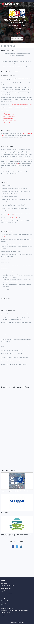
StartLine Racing (15, 218)
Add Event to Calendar (6, 593)
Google (14, 215)
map (5, 236)
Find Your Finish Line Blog (7, 585)
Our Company (4, 583)
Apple (9, 215)
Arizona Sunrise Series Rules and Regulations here (20, 104)
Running (16, 33)
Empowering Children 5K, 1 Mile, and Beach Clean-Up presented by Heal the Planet (16, 535)
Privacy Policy (21, 622)
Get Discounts (6, 615)
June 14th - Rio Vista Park (8, 115)
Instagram (5, 603)
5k (19, 33)
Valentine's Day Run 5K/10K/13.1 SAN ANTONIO (14, 491)
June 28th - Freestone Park (9, 116)
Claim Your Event (5, 595)
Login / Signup (4, 591)
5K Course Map (4, 301)
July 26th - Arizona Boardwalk (9, 120)
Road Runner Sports (25, 313)
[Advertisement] (17, 375)
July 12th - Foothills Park (8, 118)
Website (27, 213)
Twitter (4, 605)
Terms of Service (13, 622)
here (30, 69)
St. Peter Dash (5, 512)
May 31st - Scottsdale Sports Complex (11, 113)
